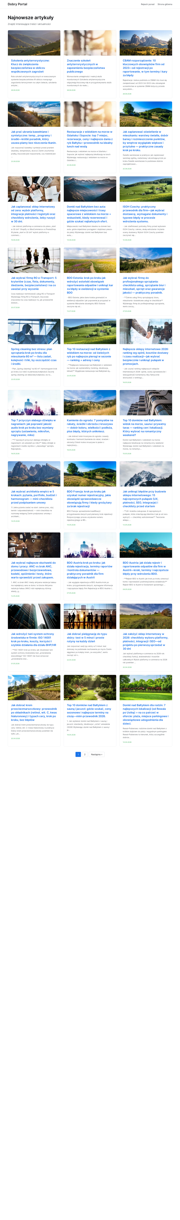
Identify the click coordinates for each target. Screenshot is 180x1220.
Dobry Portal (17, 4)
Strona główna (165, 4)
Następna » (96, 754)
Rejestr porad (147, 4)
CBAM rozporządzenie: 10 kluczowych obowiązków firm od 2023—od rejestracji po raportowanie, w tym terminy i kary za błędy (145, 68)
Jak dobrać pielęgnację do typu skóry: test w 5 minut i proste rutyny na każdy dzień (87, 637)
